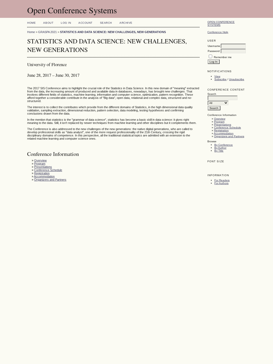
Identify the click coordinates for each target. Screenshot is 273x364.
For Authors (221, 183)
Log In (66, 22)
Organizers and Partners (229, 136)
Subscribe (220, 79)
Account (85, 22)
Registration (221, 130)
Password (214, 51)
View (217, 76)
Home (31, 22)
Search (106, 22)
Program (219, 121)
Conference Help (217, 32)
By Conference (223, 144)
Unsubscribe (236, 79)
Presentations (222, 124)
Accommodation (224, 133)
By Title (218, 150)
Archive (126, 22)
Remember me (223, 57)
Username (214, 46)
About (48, 22)
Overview (219, 118)
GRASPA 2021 (47, 32)
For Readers (222, 180)
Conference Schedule (227, 127)
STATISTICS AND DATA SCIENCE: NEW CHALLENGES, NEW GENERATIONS (113, 32)
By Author (220, 147)
